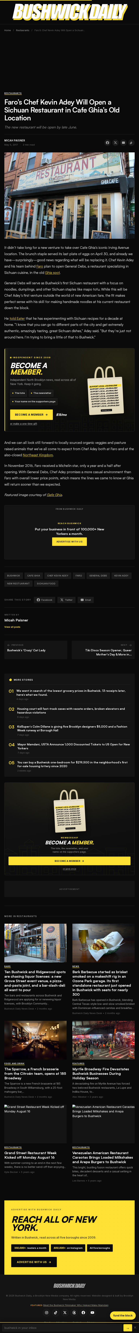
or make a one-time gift (23, 423)
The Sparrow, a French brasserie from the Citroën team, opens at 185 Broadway (35, 1073)
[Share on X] (115, 142)
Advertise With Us (69, 541)
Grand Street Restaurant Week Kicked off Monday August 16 (30, 1155)
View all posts (12, 627)
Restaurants (22, 30)
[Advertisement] (69, 64)
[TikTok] (56, 1312)
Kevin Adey (121, 575)
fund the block (122, 1315)
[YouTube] (92, 1312)
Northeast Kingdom (38, 455)
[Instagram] (46, 1312)
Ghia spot (52, 272)
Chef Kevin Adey (57, 575)
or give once (69, 869)
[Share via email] (123, 142)
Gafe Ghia (54, 495)
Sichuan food (46, 583)
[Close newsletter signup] (135, 1328)
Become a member (31, 414)
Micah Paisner (16, 620)
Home (7, 30)
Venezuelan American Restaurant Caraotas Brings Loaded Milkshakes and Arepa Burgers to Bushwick (102, 1157)
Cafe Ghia (33, 575)
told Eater (17, 318)
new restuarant (18, 583)
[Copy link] (131, 142)
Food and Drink (14, 1063)
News (75, 966)
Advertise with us (34, 1262)
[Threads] (74, 1312)
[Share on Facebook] (107, 142)
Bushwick (13, 575)
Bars (7, 966)
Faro (39, 266)
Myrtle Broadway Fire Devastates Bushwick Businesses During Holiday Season (100, 1073)
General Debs (98, 575)
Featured (78, 1063)
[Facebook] (83, 1312)
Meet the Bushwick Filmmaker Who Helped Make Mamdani (75, 1305)
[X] (65, 1312)
